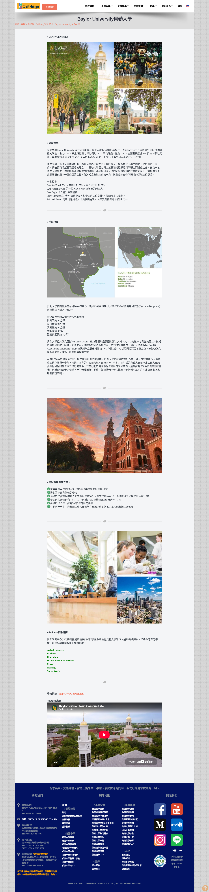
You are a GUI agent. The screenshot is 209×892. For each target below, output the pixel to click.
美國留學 (122, 6)
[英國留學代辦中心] (29, 6)
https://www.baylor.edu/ (71, 693)
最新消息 (166, 6)
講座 (180, 6)
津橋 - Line (177, 850)
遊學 (152, 6)
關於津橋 (90, 6)
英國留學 (106, 6)
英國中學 (139, 6)
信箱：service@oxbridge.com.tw (39, 819)
